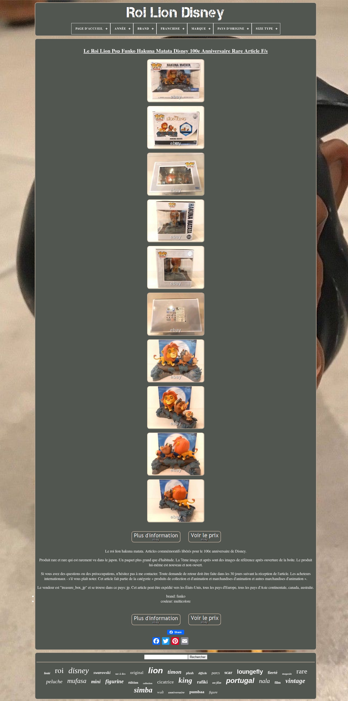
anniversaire (176, 692)
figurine (114, 681)
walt (160, 691)
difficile (202, 673)
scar (228, 672)
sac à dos (120, 673)
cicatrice (165, 681)
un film (216, 682)
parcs (216, 673)
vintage (295, 680)
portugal (240, 680)
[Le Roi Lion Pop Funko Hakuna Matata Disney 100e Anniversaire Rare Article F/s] (175, 81)
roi (59, 670)
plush (190, 673)
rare (301, 671)
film (278, 682)
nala (264, 681)
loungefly (250, 671)
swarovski (102, 672)
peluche (54, 681)
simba (143, 690)
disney (78, 670)
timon (174, 672)
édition (133, 682)
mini (96, 681)
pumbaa (196, 691)
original (136, 672)
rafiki (202, 681)
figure (213, 692)
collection (147, 683)
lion (155, 670)
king (185, 680)
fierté (272, 672)
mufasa (76, 680)
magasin (287, 673)
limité (47, 673)
